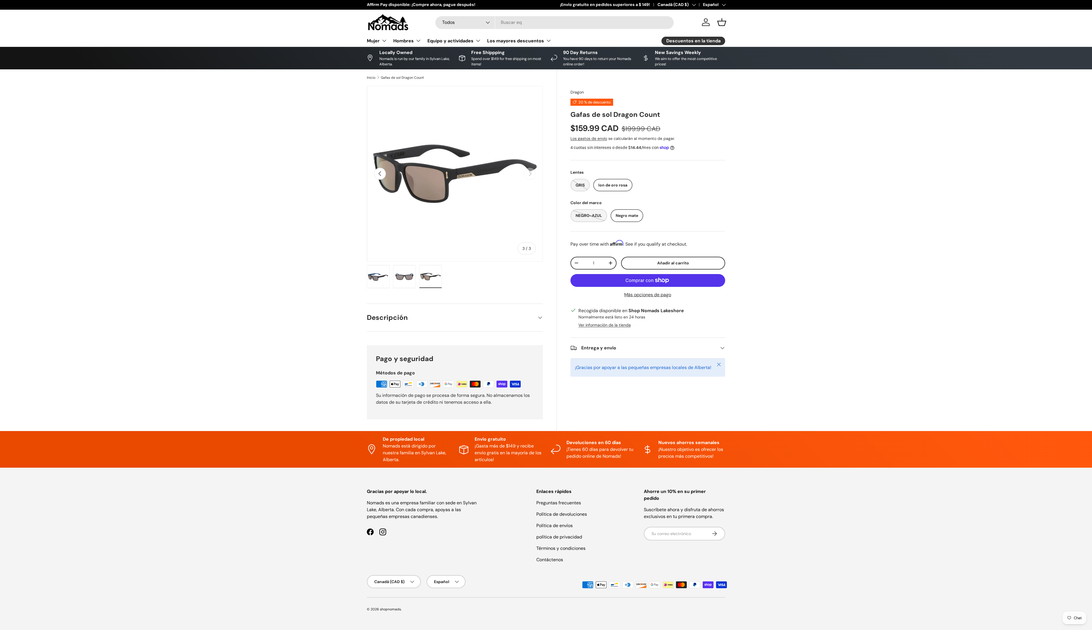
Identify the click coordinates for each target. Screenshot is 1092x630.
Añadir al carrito (673, 263)
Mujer (373, 40)
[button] (721, 22)
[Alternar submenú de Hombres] (418, 40)
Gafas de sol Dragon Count (402, 77)
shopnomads (390, 609)
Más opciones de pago (647, 295)
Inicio (371, 77)
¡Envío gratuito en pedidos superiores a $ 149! (605, 4)
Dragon (577, 92)
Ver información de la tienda (604, 325)
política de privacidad (559, 537)
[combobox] (554, 22)
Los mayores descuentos (515, 40)
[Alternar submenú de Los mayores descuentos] (548, 40)
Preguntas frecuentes (558, 503)
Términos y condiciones (561, 548)
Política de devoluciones (561, 514)
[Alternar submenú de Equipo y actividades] (478, 40)
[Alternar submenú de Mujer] (384, 40)
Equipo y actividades (450, 40)
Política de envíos (554, 526)
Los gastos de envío (588, 138)
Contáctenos (549, 560)
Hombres (403, 40)
